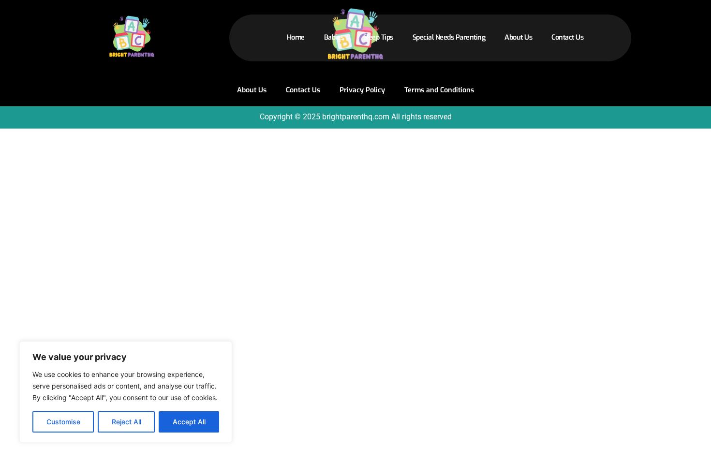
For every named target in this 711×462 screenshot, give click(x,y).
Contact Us (567, 37)
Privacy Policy (362, 90)
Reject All (126, 422)
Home (296, 37)
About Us (518, 37)
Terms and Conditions (439, 90)
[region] (125, 392)
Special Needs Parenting (449, 37)
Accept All (189, 422)
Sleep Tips (378, 37)
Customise (63, 422)
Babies (334, 37)
